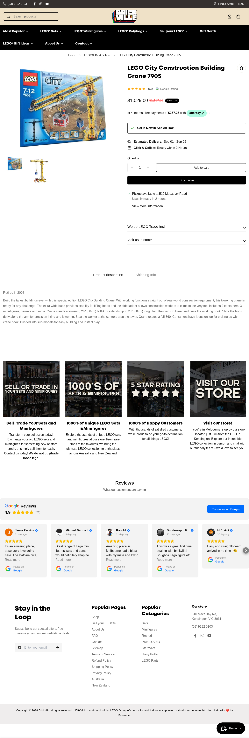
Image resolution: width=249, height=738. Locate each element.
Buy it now (187, 180)
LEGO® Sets (49, 31)
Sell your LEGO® (172, 31)
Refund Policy (101, 660)
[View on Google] (9, 532)
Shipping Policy (102, 666)
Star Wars (148, 648)
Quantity (133, 158)
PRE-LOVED (151, 642)
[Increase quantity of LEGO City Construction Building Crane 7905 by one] (148, 167)
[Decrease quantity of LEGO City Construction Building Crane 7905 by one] (132, 167)
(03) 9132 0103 (202, 626)
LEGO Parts (150, 660)
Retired (147, 635)
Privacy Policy (101, 673)
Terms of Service (103, 654)
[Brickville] (124, 16)
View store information (147, 206)
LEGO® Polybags (131, 31)
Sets (145, 623)
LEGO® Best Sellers (97, 55)
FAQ (95, 635)
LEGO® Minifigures (88, 31)
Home (72, 55)
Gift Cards (208, 31)
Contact (82, 43)
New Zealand (101, 685)
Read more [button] (12, 559)
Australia (98, 679)
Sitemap (97, 648)
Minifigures (149, 629)
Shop (95, 617)
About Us (52, 43)
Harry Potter (150, 654)
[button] (237, 16)
